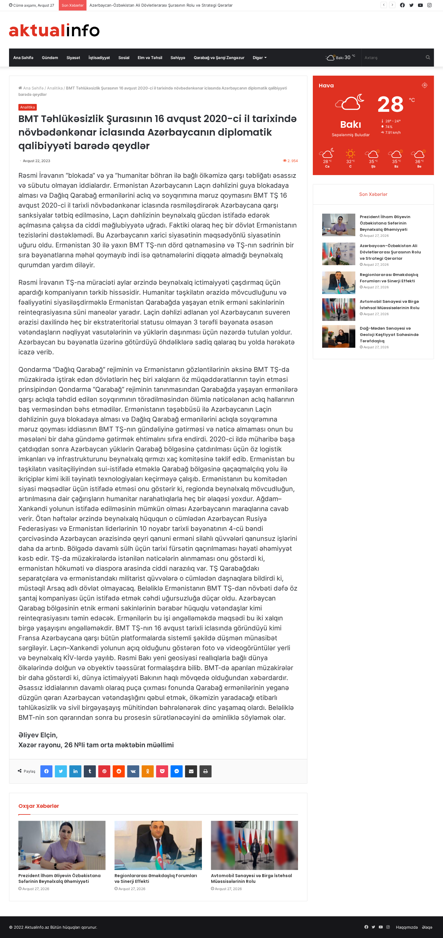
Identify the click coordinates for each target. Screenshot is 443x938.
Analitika (55, 88)
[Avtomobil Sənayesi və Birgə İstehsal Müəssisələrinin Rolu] (254, 845)
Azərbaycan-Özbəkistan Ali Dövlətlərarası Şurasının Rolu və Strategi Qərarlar (161, 5)
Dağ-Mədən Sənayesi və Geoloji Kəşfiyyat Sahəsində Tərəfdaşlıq (389, 334)
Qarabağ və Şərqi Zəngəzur (219, 57)
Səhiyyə (178, 57)
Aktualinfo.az (37, 927)
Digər (258, 57)
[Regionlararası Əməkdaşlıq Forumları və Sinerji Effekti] (158, 845)
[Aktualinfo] (54, 29)
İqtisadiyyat (99, 57)
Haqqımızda (407, 927)
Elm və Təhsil (150, 57)
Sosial (123, 57)
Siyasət (73, 57)
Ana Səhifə (23, 57)
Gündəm (50, 57)
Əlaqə (427, 927)
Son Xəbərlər (373, 194)
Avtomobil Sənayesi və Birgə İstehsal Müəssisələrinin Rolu (251, 878)
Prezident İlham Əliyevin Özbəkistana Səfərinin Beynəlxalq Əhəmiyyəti (59, 878)
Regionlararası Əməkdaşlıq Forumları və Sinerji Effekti (156, 878)
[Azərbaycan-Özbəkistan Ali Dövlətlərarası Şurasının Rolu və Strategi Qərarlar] (338, 254)
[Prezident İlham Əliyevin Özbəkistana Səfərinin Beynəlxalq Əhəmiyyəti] (61, 845)
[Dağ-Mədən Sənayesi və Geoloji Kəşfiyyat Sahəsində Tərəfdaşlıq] (338, 336)
